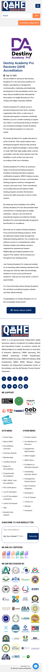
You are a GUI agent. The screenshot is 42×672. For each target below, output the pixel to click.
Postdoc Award (30, 437)
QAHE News (29, 460)
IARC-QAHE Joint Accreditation (10, 481)
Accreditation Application (29, 23)
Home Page (8, 437)
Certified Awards (9, 462)
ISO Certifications (9, 488)
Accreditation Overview (8, 447)
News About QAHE (22, 310)
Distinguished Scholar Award (29, 480)
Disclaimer (28, 511)
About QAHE (8, 442)
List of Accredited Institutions (10, 497)
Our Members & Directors (30, 443)
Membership (8, 457)
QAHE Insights (29, 456)
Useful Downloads (10, 503)
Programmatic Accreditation (8, 474)
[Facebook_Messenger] (36, 666)
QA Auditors (28, 493)
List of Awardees (10, 492)
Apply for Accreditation (8, 467)
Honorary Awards (10, 453)
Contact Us (28, 502)
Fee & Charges (30, 497)
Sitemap (27, 506)
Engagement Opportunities (29, 450)
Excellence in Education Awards (31, 466)
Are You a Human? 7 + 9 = (13, 536)
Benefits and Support (8, 513)
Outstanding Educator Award (30, 473)
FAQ (4, 508)
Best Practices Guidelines (30, 487)
